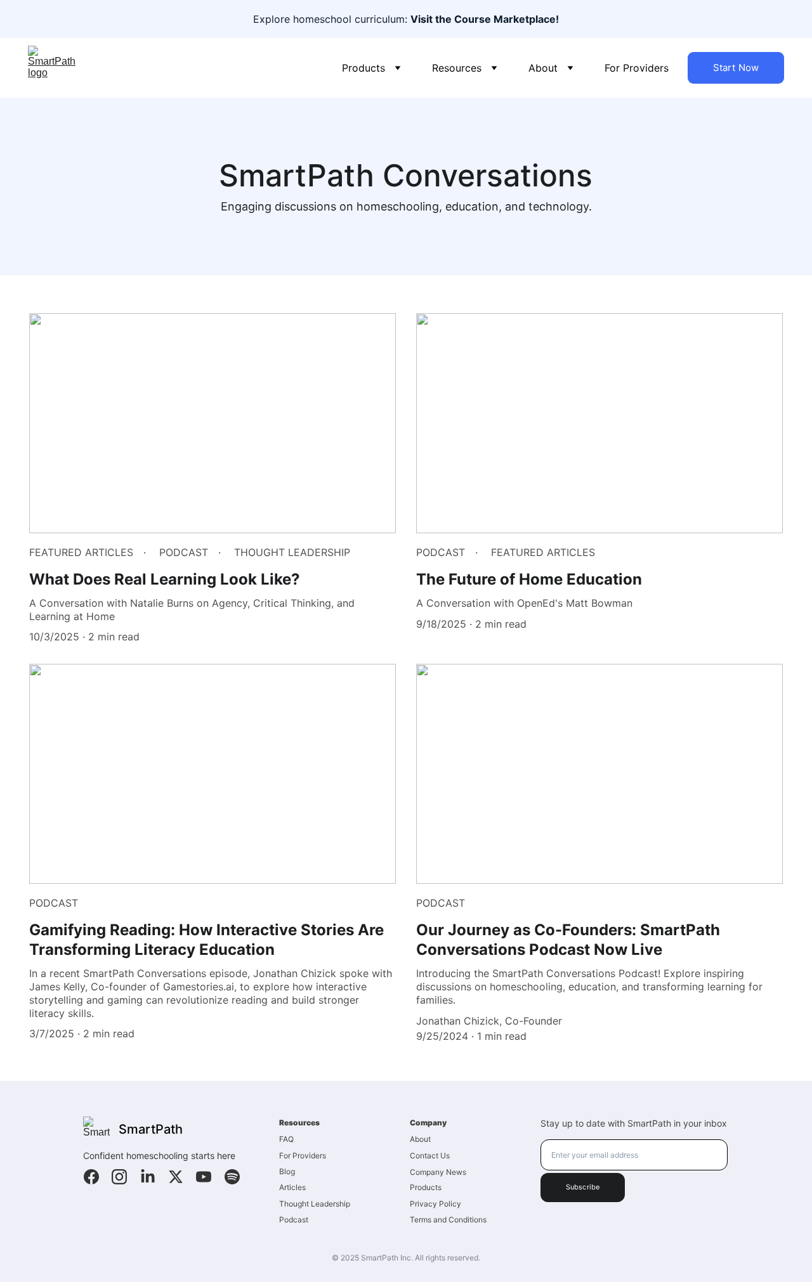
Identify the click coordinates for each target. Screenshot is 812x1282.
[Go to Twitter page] (175, 1176)
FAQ (286, 1139)
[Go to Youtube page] (203, 1176)
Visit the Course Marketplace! (484, 19)
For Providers (637, 68)
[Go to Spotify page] (232, 1176)
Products (363, 68)
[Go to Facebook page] (91, 1176)
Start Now (736, 68)
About (543, 68)
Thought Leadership (314, 1203)
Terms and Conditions (448, 1219)
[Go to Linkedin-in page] (147, 1176)
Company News (438, 1172)
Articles (292, 1187)
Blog (287, 1171)
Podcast (293, 1219)
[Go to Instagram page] (119, 1176)
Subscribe (582, 1186)
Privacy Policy (435, 1203)
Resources (456, 68)
